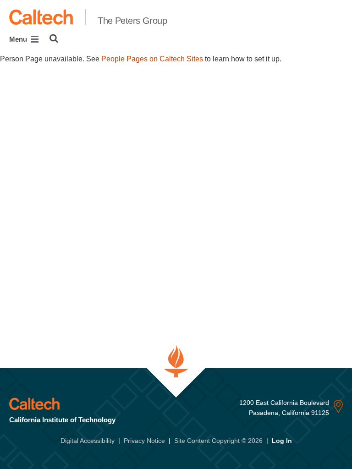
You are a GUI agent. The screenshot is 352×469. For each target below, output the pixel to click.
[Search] (54, 38)
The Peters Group (132, 21)
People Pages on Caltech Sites (152, 59)
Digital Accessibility (87, 440)
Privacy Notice (144, 440)
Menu (19, 39)
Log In (282, 440)
